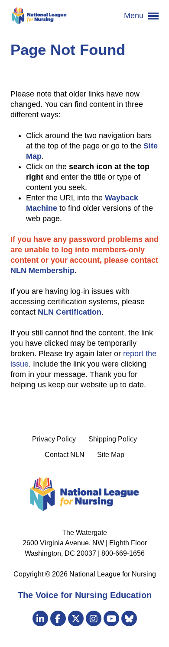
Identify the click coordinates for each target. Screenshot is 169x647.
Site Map (110, 454)
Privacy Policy (54, 439)
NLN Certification (69, 312)
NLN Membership (42, 270)
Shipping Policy (112, 439)
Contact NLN (64, 454)
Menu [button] (135, 15)
